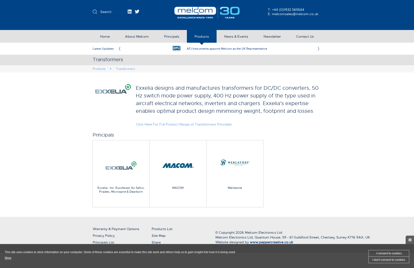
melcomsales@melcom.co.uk (295, 14)
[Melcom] (207, 12)
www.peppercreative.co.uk (271, 242)
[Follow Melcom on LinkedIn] (130, 11)
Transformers (125, 69)
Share (156, 242)
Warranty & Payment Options (116, 229)
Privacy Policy (104, 235)
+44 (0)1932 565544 (288, 9)
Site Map (159, 235)
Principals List (103, 242)
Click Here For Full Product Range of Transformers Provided (183, 124)
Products (99, 69)
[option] (219, 49)
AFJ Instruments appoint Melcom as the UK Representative (227, 49)
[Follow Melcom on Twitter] (137, 11)
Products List (162, 229)
